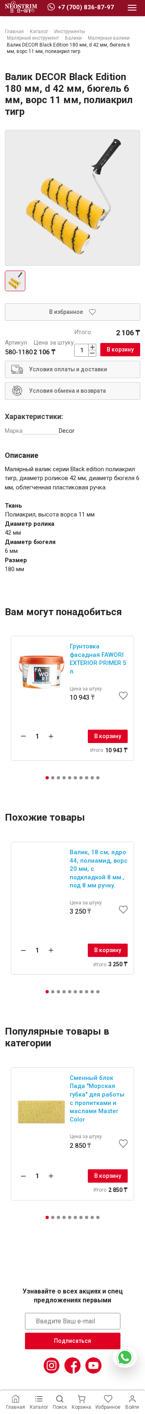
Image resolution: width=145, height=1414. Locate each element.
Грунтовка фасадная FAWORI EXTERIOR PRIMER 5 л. (98, 659)
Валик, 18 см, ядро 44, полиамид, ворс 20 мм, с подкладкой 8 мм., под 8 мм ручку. (99, 869)
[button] (47, 777)
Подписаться (72, 1341)
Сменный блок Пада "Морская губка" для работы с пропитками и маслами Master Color (97, 1098)
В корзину (120, 349)
